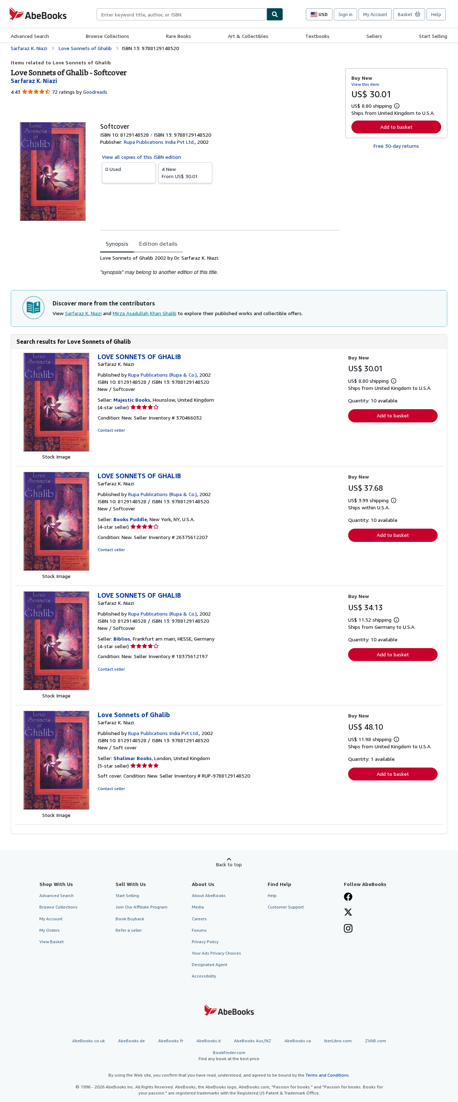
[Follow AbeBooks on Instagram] (348, 929)
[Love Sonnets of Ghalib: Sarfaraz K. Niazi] (56, 808)
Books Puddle (130, 519)
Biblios (121, 639)
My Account (375, 14)
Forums (199, 930)
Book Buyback (130, 918)
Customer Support (286, 907)
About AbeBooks (209, 895)
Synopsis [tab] (117, 243)
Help (436, 14)
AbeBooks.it (208, 1040)
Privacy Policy (205, 941)
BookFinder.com (229, 1055)
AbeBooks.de (131, 1040)
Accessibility (204, 976)
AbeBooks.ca (297, 1040)
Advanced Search (30, 36)
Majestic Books (131, 400)
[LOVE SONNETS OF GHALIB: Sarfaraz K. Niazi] (56, 450)
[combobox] (182, 14)
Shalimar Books (132, 758)
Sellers (374, 36)
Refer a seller (129, 930)
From (180, 172)
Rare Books (178, 36)
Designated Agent (209, 964)
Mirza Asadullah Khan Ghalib (144, 313)
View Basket (51, 941)
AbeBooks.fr (170, 1040)
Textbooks (317, 36)
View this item (365, 84)
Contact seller (111, 430)
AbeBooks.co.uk (88, 1040)
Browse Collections (107, 36)
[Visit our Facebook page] (348, 897)
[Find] (275, 14)
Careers (199, 918)
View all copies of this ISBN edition (141, 157)
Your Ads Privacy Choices (216, 953)
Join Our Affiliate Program (141, 907)
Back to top (229, 864)
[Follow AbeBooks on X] (348, 913)
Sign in (345, 14)
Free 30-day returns (396, 146)
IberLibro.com (338, 1040)
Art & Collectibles (248, 36)
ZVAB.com (375, 1040)
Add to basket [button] (396, 127)
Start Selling (433, 36)
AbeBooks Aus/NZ (252, 1040)
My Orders (49, 930)
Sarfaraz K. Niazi (83, 313)
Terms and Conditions (327, 1075)
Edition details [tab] (158, 243)
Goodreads (95, 92)
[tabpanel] (220, 265)
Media (198, 907)
